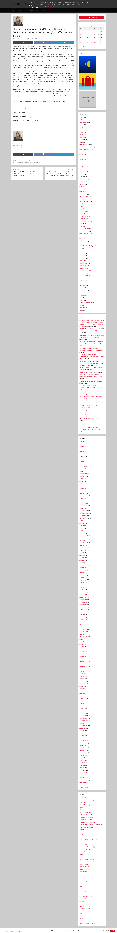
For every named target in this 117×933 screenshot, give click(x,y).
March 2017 (82, 533)
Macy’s (81, 842)
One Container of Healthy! (86, 372)
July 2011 (81, 701)
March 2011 (82, 710)
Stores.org (82, 901)
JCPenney (82, 832)
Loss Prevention (83, 211)
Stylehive (81, 906)
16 (94, 37)
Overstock (82, 238)
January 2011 (82, 715)
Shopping (82, 280)
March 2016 (82, 562)
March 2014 (82, 622)
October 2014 (82, 604)
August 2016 (82, 550)
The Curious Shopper (85, 916)
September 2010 (83, 725)
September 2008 (83, 785)
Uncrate (81, 918)
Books (81, 137)
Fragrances (82, 181)
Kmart (81, 834)
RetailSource (82, 886)
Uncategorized (83, 307)
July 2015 (81, 582)
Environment (82, 169)
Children (81, 142)
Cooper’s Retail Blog (84, 805)
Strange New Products (85, 903)
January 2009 (83, 775)
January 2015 (82, 597)
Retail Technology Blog (85, 874)
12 (80, 37)
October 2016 (83, 545)
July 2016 (81, 552)
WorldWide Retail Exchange (87, 923)
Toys (80, 297)
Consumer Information (85, 147)
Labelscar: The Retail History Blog (88, 839)
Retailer (31, 160)
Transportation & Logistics (86, 302)
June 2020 (82, 461)
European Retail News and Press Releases (90, 824)
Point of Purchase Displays (86, 246)
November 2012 (83, 661)
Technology (82, 295)
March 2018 (82, 503)
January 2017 (82, 538)
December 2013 (83, 629)
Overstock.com (83, 856)
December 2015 (83, 570)
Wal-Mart (81, 921)
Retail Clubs (82, 258)
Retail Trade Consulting (85, 270)
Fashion (81, 174)
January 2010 (82, 745)
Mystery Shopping (84, 228)
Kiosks (81, 206)
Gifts (80, 189)
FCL (16, 162)
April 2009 (82, 767)
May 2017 (81, 528)
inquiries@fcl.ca (29, 117)
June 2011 (82, 703)
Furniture (81, 184)
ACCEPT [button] (112, 930)
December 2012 (83, 659)
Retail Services (83, 263)
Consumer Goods (84, 144)
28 (88, 42)
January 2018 (82, 508)
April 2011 (81, 708)
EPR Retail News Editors (33, 38)
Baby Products (83, 132)
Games (81, 186)
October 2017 (82, 515)
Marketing (82, 218)
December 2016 (83, 540)
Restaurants (82, 253)
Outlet (81, 236)
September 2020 (83, 454)
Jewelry (81, 204)
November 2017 (83, 513)
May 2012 (81, 676)
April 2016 (82, 560)
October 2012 (82, 664)
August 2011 (82, 698)
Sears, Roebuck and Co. (85, 896)
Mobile (81, 223)
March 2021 (82, 444)
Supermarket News (84, 908)
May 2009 (82, 765)
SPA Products (83, 285)
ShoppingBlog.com (84, 898)
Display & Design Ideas (85, 812)
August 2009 (82, 757)
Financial (81, 176)
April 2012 (81, 678)
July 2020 (81, 459)
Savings (81, 278)
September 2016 (83, 547)
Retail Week (82, 876)
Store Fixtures (83, 290)
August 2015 (82, 580)
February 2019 (83, 486)
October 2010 (83, 723)
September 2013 (83, 636)
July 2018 (81, 501)
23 (95, 40)
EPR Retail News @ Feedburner (87, 817)
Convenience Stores (84, 152)
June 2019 (82, 481)
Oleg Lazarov (83, 854)
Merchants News (83, 844)
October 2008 (83, 782)
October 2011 (82, 693)
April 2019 (82, 483)
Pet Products (82, 241)
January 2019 (82, 488)
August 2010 (82, 728)
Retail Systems (83, 871)
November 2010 (83, 720)
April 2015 (81, 589)
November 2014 (83, 602)
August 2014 (82, 609)
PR (80, 248)
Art (80, 120)
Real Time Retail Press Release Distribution (90, 861)
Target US (82, 911)
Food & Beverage (84, 179)
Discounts (82, 159)
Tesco (81, 913)
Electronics (82, 164)
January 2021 (82, 446)
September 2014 (83, 607)
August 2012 (82, 668)
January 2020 (82, 471)
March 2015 (82, 592)
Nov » (84, 46)
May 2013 (81, 646)
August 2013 (82, 639)
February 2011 (83, 713)
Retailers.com (83, 884)
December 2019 (83, 473)
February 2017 (83, 535)
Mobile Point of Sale (84, 226)
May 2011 (81, 706)
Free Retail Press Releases (86, 827)
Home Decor (82, 199)
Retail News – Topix (84, 866)
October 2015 (82, 575)
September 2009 (83, 755)
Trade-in (81, 300)
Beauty (81, 134)
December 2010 (83, 718)
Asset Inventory (83, 122)
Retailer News (83, 881)
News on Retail (83, 852)
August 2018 (82, 498)
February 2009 (83, 772)
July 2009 (82, 760)
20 (84, 40)
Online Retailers (83, 231)
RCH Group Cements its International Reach (91, 423)
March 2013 (82, 651)
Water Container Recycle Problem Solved (90, 381)
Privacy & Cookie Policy (53, 6)
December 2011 (83, 688)
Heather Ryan (36, 162)
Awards (81, 129)
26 (81, 42)
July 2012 (81, 671)
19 (80, 40)
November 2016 (83, 543)
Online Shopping (83, 233)
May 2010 (81, 735)
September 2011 (83, 696)
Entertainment (83, 166)
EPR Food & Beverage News (86, 814)
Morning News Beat (84, 849)
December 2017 (83, 510)
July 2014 (81, 612)
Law (80, 208)
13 (84, 37)
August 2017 (82, 520)
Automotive (82, 127)
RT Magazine (82, 891)
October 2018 (83, 493)
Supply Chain (82, 292)
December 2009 (83, 748)
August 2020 (82, 456)
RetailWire (82, 889)
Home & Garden (83, 196)
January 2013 (82, 656)
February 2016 (83, 565)
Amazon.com (82, 797)
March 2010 (82, 740)
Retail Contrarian (83, 864)
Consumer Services (84, 149)
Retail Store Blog (83, 869)
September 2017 (83, 518)
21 (87, 40)
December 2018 (83, 491)
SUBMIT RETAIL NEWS (92, 17)
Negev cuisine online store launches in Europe (91, 418)
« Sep (80, 46)
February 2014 (83, 624)
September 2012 (83, 666)
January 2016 (82, 567)
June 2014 (82, 614)
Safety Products (83, 275)
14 (87, 37)
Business (17, 160)
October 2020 (83, 451)
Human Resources (84, 201)
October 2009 (83, 752)
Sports (81, 288)
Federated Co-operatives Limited (25, 162)
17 (98, 37)
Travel (81, 305)
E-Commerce (83, 162)
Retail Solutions (83, 268)
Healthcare (82, 194)
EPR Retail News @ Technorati (87, 822)
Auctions (81, 124)
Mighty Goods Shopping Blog (87, 847)
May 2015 (81, 587)
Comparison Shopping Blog (86, 800)
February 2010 (83, 743)
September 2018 (83, 496)
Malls (80, 213)
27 (84, 42)
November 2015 (83, 572)
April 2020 (82, 463)
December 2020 (83, 449)
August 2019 (82, 478)
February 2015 (83, 594)
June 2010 (82, 733)
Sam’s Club (82, 894)
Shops (81, 283)
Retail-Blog (82, 879)
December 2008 (83, 777)
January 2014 (82, 626)
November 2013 (83, 631)
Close (87, 2)
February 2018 (83, 505)
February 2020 (83, 468)
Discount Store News (85, 810)
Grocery (81, 191)
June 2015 (82, 585)
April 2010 (82, 738)
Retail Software (83, 265)
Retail (27, 160)
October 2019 (83, 476)
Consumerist (82, 802)
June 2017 (82, 525)
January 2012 (82, 686)
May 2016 (81, 557)
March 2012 (82, 681)
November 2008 (83, 780)
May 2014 (81, 617)
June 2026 (82, 441)
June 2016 (82, 555)
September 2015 (83, 577)
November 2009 (83, 750)
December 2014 (83, 599)
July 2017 (81, 523)
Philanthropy (82, 243)
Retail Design (82, 260)
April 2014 (81, 619)
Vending (81, 310)
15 (91, 37)
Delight (81, 807)
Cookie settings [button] (105, 930)
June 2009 (82, 762)
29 (91, 42)
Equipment (82, 171)
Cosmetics (82, 154)
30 (95, 42)
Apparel (81, 117)
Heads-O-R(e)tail (83, 829)
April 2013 (81, 649)
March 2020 (82, 466)
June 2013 (82, 644)
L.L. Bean (81, 837)
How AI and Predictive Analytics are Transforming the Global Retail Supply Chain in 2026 (91, 356)
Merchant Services (84, 221)
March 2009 (82, 770)
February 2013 (83, 654)
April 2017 (81, 530)
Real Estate (82, 250)
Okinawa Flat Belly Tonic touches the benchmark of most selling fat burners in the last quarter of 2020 (91, 363)
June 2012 (82, 673)
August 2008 (82, 787)
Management (23, 160)
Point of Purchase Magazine (86, 859)
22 (91, 40)
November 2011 (83, 691)
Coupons (81, 157)
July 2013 (81, 641)
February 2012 (83, 683)
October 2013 (82, 634)
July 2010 (81, 730)
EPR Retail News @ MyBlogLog (87, 819)
